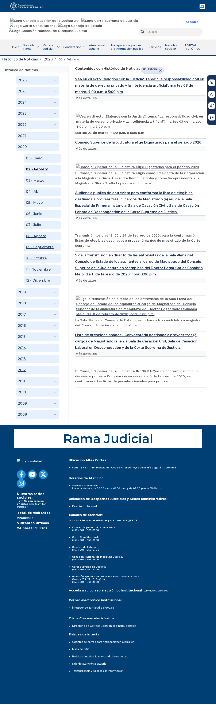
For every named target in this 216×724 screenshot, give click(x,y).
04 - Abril (33, 192)
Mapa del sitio (80, 649)
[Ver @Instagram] (21, 483)
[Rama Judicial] (28, 6)
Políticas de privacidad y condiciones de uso (100, 656)
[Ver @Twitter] (43, 474)
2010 (22, 392)
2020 (48, 59)
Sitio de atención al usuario (89, 663)
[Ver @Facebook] (21, 474)
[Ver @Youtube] (32, 474)
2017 (22, 314)
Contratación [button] (72, 47)
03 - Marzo (35, 180)
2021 (22, 136)
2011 (21, 381)
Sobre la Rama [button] (29, 47)
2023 (22, 113)
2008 (22, 414)
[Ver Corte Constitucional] (33, 25)
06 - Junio (34, 214)
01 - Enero (34, 158)
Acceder (192, 21)
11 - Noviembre (38, 269)
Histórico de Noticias (20, 59)
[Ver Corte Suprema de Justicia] (109, 20)
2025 (22, 91)
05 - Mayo (34, 203)
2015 (22, 337)
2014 (22, 348)
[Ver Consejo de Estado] (80, 25)
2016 (22, 326)
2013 (22, 359)
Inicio (15, 47)
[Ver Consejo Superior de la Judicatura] (44, 20)
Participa (154, 47)
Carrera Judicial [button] (48, 47)
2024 (22, 102)
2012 (22, 370)
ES (202, 7)
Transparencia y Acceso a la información (98, 670)
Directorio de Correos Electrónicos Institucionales (104, 625)
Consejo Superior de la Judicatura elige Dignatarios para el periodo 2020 (138, 142)
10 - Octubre (36, 258)
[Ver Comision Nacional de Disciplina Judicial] (48, 30)
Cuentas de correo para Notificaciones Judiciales (103, 641)
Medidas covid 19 (171, 47)
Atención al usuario (97, 47)
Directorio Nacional (84, 506)
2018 (22, 303)
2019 (22, 292)
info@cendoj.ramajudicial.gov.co (93, 607)
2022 (22, 125)
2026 (22, 80)
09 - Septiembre (40, 247)
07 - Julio (33, 225)
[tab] (36, 69)
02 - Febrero (37, 169)
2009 (22, 403)
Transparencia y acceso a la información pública (127, 47)
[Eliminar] (160, 70)
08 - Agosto (36, 236)
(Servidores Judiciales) (156, 590)
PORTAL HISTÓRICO (193, 47)
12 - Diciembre (38, 280)
